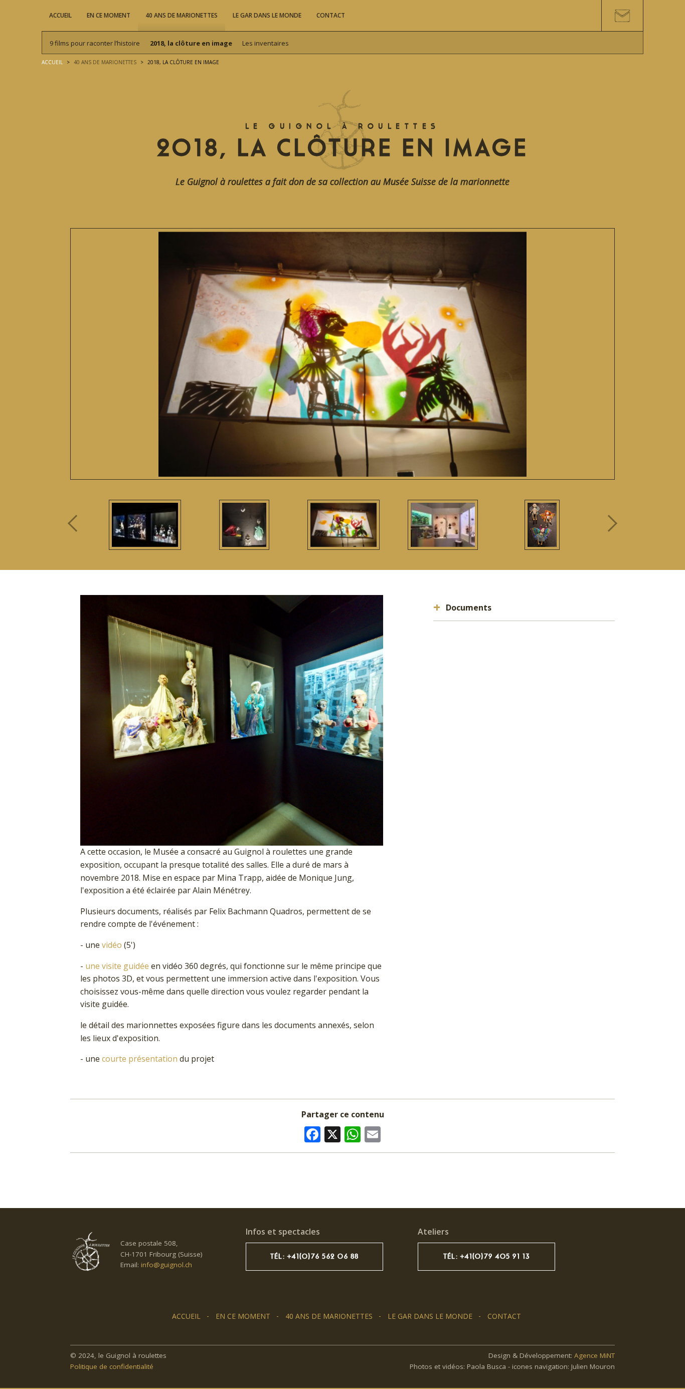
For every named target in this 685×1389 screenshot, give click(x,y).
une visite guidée (118, 965)
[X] (332, 1133)
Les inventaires (265, 43)
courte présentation (140, 1058)
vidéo (112, 944)
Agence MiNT (594, 1355)
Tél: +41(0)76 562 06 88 (314, 1256)
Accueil (60, 15)
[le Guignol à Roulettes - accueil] (90, 1252)
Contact (330, 15)
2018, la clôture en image (191, 43)
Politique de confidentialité (111, 1366)
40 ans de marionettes (181, 15)
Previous (77, 524)
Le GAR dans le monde (267, 15)
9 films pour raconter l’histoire (95, 43)
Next (608, 523)
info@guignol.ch (166, 1264)
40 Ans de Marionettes (105, 62)
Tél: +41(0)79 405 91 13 (486, 1256)
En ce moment (108, 15)
